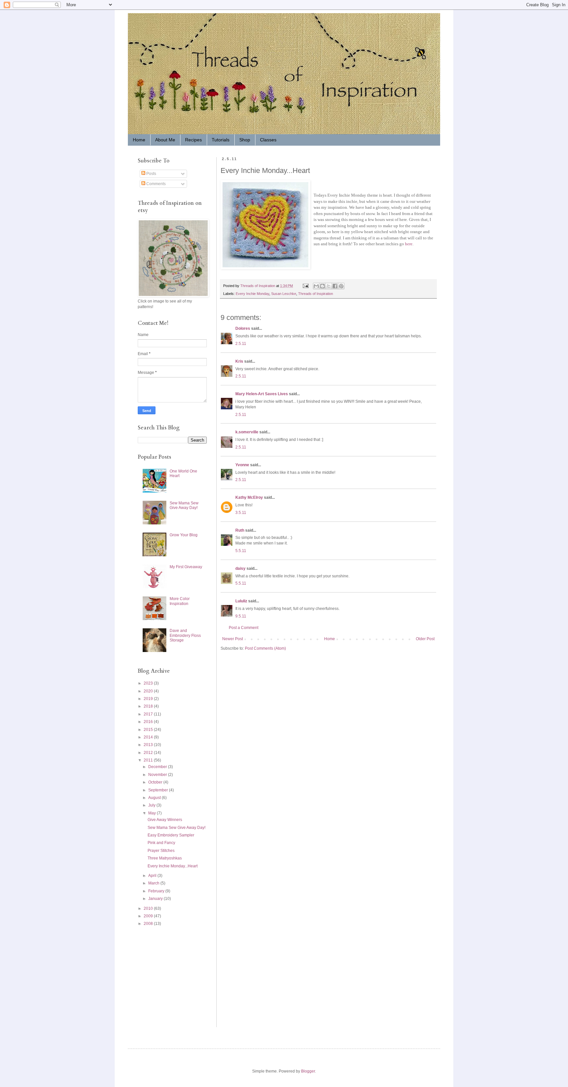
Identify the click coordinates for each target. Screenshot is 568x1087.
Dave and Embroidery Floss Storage (185, 635)
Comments (155, 183)
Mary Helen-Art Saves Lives (261, 394)
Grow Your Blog (184, 535)
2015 (149, 729)
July (152, 805)
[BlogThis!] (322, 286)
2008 (149, 923)
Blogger (308, 1071)
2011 (149, 760)
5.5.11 (240, 550)
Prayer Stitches (161, 850)
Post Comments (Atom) (265, 648)
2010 (149, 908)
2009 (149, 916)
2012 (149, 752)
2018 (149, 706)
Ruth (239, 530)
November (158, 774)
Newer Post (232, 639)
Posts (150, 173)
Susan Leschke (283, 294)
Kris (239, 361)
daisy (240, 568)
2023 (149, 683)
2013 (149, 744)
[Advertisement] (157, 976)
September (158, 790)
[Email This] (316, 286)
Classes (268, 139)
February (156, 891)
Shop (244, 139)
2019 (149, 698)
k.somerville (246, 432)
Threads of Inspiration (315, 294)
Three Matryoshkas (165, 858)
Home (139, 139)
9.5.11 (240, 616)
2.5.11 (240, 343)
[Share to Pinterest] (341, 286)
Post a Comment (243, 627)
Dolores (242, 328)
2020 (149, 691)
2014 (149, 737)
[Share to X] (328, 286)
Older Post (425, 639)
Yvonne (242, 465)
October (155, 782)
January (156, 898)
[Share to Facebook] (335, 286)
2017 (149, 714)
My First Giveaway (186, 567)
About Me (165, 139)
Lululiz (241, 601)
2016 (149, 721)
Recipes (193, 139)
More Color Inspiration (180, 601)
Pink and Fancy (161, 842)
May (152, 813)
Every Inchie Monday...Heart (173, 866)
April (152, 875)
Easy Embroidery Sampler (171, 835)
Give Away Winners (165, 819)
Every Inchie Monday (252, 294)
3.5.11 (240, 512)
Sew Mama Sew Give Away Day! (184, 505)
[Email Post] (305, 286)
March (154, 883)
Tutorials (220, 139)
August (155, 797)
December (158, 766)
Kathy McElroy (249, 497)
